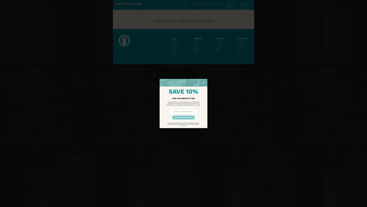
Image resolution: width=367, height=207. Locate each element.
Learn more (183, 125)
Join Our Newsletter (183, 117)
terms (187, 124)
